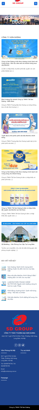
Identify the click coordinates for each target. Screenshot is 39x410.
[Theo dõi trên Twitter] (23, 345)
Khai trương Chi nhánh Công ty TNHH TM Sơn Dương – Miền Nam (17, 100)
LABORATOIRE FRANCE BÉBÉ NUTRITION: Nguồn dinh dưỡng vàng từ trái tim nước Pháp (22, 284)
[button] (3, 3)
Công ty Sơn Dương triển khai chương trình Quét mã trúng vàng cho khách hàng (19, 172)
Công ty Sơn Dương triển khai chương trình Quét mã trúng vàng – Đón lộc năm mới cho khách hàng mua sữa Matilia (19, 63)
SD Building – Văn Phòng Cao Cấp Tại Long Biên (18, 244)
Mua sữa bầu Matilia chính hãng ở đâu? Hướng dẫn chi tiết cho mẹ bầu (22, 276)
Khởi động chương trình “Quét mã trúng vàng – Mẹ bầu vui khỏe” (22, 291)
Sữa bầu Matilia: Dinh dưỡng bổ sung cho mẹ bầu (23, 298)
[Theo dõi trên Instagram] (19, 345)
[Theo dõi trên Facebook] (16, 345)
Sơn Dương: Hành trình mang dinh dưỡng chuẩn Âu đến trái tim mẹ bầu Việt (21, 269)
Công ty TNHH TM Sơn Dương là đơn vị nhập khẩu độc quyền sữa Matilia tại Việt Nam (19, 209)
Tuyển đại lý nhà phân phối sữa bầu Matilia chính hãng (18, 136)
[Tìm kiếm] (35, 3)
